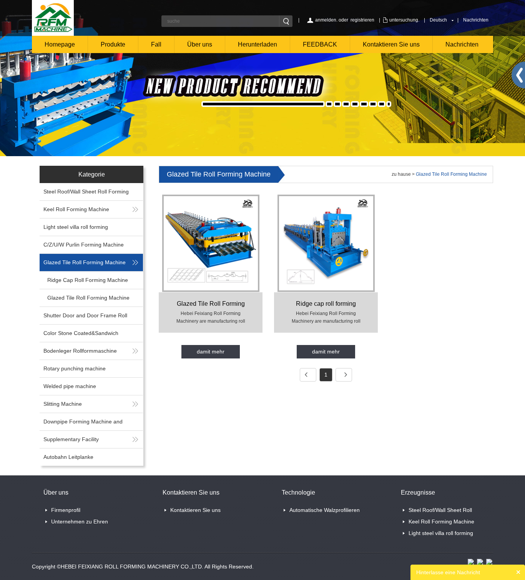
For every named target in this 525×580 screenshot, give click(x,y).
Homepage (60, 44)
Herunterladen (257, 44)
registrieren (362, 20)
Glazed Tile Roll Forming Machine (84, 262)
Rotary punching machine (74, 368)
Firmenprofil (65, 510)
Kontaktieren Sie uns (391, 44)
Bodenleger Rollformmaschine (80, 351)
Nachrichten (475, 20)
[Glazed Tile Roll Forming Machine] (211, 243)
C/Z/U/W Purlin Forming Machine (83, 245)
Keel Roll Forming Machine (76, 209)
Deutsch (438, 20)
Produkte (113, 44)
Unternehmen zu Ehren (79, 521)
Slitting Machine (62, 404)
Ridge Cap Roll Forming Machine (87, 280)
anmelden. (326, 20)
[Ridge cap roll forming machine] (326, 243)
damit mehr (210, 351)
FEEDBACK (320, 44)
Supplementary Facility (71, 439)
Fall (156, 44)
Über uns (199, 44)
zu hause (401, 174)
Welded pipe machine (69, 386)
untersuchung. (404, 20)
